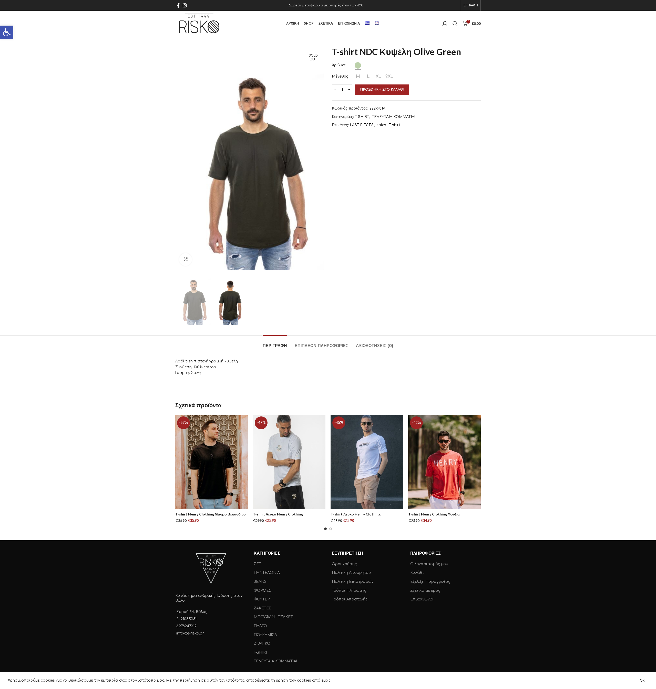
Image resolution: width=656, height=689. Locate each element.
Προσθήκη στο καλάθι (382, 89)
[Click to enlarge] (185, 259)
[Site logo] (199, 23)
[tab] (275, 343)
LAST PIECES (362, 125)
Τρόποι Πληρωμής (349, 591)
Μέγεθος (340, 76)
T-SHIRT (362, 117)
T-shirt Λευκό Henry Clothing (278, 514)
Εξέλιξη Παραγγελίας (430, 582)
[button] (6, 32)
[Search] (455, 23)
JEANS (260, 582)
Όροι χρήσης (344, 564)
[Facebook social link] (178, 5)
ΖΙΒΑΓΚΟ (262, 643)
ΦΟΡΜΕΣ (262, 591)
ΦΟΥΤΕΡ (262, 599)
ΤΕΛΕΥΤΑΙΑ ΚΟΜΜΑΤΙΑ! (393, 117)
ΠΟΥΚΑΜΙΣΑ (265, 635)
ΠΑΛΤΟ (260, 626)
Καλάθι (417, 573)
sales (381, 125)
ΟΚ (642, 680)
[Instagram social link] (184, 5)
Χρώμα (338, 65)
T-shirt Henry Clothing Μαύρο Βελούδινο (210, 514)
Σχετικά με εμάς (425, 591)
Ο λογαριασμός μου (429, 564)
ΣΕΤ (257, 564)
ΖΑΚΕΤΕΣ (262, 608)
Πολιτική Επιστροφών (352, 582)
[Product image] (211, 462)
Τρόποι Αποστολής (349, 599)
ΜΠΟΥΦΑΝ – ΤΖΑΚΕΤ (273, 617)
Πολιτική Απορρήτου (351, 573)
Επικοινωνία (422, 599)
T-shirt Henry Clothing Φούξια (434, 514)
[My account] (445, 23)
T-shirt (394, 125)
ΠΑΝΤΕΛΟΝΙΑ (267, 573)
